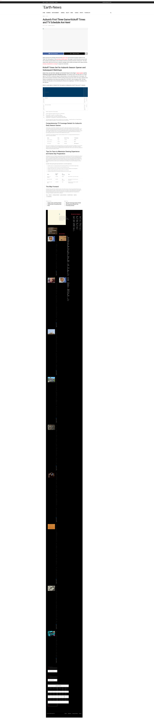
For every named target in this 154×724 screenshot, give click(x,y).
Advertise (46, 2)
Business (48, 12)
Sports (81, 12)
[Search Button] (110, 12)
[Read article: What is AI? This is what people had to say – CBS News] (51, 633)
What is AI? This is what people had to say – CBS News (56, 644)
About (44, 2)
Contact (56, 2)
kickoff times (65, 57)
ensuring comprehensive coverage (50, 63)
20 (58, 697)
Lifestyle (77, 220)
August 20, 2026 (52, 233)
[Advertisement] (89, 7)
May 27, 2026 (45, 25)
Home (44, 12)
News (72, 12)
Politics (77, 227)
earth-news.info (52, 713)
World (80, 228)
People (77, 224)
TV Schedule (49, 196)
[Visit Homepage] (52, 7)
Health (67, 12)
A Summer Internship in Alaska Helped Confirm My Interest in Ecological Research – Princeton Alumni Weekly (68, 254)
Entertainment (55, 12)
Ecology (74, 217)
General (63, 12)
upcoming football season (61, 59)
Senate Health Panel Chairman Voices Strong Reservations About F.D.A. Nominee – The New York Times (56, 551)
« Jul (48, 705)
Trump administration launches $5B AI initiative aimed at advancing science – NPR (56, 300)
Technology (87, 12)
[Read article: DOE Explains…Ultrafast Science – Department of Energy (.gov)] (51, 238)
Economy (74, 220)
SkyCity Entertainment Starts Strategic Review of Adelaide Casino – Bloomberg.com (56, 495)
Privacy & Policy (51, 2)
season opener (79, 73)
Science (76, 12)
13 (58, 694)
